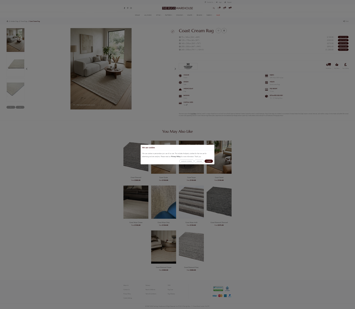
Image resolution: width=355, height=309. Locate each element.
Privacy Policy (176, 156)
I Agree (209, 161)
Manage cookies (186, 161)
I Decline (199, 161)
